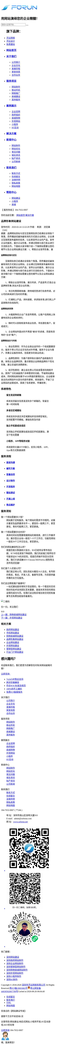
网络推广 (16, 93)
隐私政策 (16, 183)
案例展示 (11, 105)
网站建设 (16, 198)
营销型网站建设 (13, 649)
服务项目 (11, 81)
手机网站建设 (12, 633)
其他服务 (16, 100)
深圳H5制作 (11, 979)
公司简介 (16, 62)
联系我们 (11, 167)
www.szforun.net (20, 822)
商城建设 (16, 96)
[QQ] (31, 891)
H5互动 (15, 127)
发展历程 (16, 69)
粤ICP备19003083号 (18, 988)
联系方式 (16, 173)
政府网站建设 (12, 629)
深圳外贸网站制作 (14, 973)
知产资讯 (16, 158)
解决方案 (11, 133)
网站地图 (16, 186)
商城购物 (16, 118)
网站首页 (11, 50)
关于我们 (11, 56)
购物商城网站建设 (14, 636)
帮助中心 (11, 192)
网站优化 (16, 149)
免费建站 (10, 44)
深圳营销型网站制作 (15, 967)
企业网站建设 (12, 642)
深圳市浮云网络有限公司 (33, 985)
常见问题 (16, 152)
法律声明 (16, 180)
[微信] (31, 848)
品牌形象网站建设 (14, 639)
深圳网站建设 (12, 957)
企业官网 (16, 111)
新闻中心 (11, 139)
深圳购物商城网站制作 (17, 970)
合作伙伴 (16, 75)
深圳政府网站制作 (14, 960)
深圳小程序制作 (13, 976)
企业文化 (16, 65)
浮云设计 (10, 41)
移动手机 (16, 90)
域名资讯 (16, 155)
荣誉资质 (16, 72)
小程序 (15, 124)
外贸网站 (16, 121)
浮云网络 (10, 38)
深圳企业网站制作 (14, 963)
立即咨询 (6, 674)
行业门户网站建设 (14, 652)
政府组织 (16, 115)
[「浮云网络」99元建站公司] (19, 10)
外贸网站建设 (12, 646)
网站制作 (16, 87)
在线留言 (16, 176)
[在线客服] (31, 929)
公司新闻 (16, 161)
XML (8, 1002)
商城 (14, 204)
